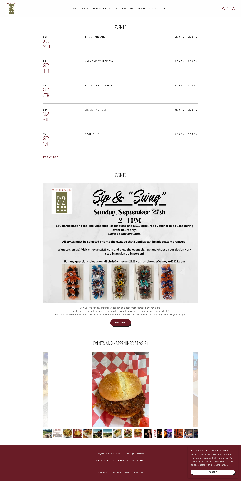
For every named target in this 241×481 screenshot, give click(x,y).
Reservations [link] (124, 8)
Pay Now (120, 322)
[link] (11, 8)
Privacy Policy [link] (105, 460)
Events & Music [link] (102, 8)
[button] (165, 8)
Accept (213, 472)
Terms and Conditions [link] (131, 460)
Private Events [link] (147, 8)
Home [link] (75, 8)
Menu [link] (85, 8)
